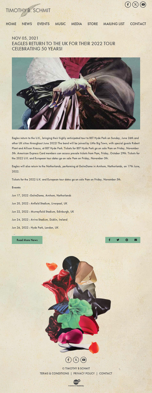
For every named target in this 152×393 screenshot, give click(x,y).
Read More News (27, 240)
